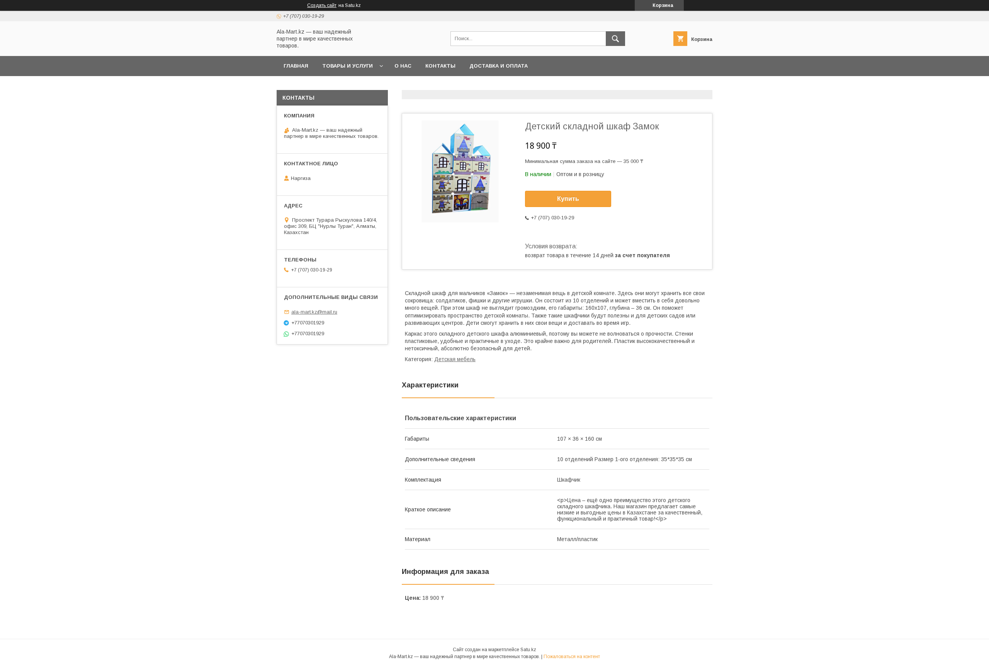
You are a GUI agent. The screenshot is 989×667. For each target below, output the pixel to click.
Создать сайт (321, 5)
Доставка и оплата (498, 66)
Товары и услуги (347, 66)
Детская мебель (455, 359)
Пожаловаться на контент (572, 656)
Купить (568, 198)
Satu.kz (528, 649)
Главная (296, 66)
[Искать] (615, 38)
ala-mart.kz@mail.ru (314, 312)
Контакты (440, 66)
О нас (402, 66)
